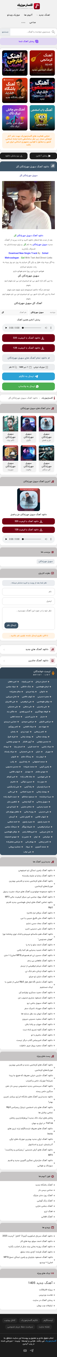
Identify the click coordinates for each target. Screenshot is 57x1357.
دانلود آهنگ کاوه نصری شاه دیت (38, 1029)
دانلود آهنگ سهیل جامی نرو (40, 1003)
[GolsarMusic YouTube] (25, 1350)
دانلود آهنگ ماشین (38, 660)
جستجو (5, 32)
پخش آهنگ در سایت (43, 1300)
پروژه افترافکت (46, 1289)
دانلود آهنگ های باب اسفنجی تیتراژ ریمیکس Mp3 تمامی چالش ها (29, 1110)
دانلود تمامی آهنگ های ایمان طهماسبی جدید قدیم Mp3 (29, 905)
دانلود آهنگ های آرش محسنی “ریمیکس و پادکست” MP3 (29, 1152)
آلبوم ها (28, 15)
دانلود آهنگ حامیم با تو (42, 1035)
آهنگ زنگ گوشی (45, 1200)
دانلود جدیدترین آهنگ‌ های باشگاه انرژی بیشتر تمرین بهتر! (28, 1099)
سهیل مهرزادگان (46, 561)
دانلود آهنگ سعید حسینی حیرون (37, 1019)
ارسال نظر (11, 625)
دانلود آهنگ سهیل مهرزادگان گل (32, 166)
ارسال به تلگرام (26, 376)
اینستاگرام (48, 1320)
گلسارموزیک (28, 6)
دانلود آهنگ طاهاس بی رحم (40, 960)
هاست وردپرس (46, 1295)
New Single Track (28, 253)
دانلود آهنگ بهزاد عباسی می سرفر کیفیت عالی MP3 (29, 897)
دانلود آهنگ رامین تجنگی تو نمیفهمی (35, 870)
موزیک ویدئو (13, 15)
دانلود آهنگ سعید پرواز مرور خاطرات (36, 1045)
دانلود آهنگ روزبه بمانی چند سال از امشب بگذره (31, 1246)
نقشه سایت (44, 1326)
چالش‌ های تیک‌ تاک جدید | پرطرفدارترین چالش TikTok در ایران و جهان (31, 1121)
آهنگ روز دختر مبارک (43, 1195)
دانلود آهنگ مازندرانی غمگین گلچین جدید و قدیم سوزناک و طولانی (30, 1163)
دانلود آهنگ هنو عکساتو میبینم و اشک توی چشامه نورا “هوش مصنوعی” (28, 937)
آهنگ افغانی (47, 1216)
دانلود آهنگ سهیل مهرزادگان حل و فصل (28, 514)
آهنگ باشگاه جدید (44, 1184)
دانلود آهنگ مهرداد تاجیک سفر (38, 1008)
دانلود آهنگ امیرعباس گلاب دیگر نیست (34, 1040)
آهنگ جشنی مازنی (44, 1206)
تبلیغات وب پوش (45, 1305)
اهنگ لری (48, 1211)
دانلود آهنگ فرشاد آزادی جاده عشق (36, 1252)
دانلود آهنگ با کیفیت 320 (26, 338)
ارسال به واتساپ (26, 386)
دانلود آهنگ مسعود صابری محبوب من (35, 997)
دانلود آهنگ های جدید (37, 649)
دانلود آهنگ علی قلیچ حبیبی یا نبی (37, 918)
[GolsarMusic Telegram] (32, 1350)
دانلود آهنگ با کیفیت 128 (26, 348)
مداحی (32, 22)
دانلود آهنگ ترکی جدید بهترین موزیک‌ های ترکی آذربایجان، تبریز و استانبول (31, 1142)
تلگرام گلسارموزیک (29, 1320)
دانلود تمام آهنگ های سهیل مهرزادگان (27, 358)
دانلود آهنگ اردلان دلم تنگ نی (39, 971)
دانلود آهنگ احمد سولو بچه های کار (36, 1241)
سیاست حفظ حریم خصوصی (20, 1326)
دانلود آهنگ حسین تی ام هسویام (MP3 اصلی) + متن (28, 955)
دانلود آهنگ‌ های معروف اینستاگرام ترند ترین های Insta (30, 1131)
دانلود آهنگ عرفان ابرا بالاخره (40, 912)
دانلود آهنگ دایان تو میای (41, 976)
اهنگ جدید (44, 15)
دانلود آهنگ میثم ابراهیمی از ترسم (37, 966)
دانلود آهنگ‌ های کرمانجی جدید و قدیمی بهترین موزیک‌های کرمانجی (31, 884)
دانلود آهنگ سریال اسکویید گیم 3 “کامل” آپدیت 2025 (27, 1236)
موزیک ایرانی (39, 367)
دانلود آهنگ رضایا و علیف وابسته (37, 875)
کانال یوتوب (9, 1320)
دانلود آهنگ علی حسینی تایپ (39, 928)
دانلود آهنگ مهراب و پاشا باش (39, 1024)
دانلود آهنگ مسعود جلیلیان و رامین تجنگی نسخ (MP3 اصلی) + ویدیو (28, 1260)
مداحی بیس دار (45, 1190)
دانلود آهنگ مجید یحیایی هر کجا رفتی (35, 950)
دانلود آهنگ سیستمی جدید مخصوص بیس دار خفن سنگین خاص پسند (29, 1089)
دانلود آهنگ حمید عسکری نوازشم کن (36, 992)
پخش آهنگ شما (26, 41)
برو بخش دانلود (12, 155)
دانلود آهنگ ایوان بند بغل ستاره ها (37, 1013)
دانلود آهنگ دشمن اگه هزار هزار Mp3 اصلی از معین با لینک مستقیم (29, 985)
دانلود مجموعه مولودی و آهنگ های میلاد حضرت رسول (28, 891)
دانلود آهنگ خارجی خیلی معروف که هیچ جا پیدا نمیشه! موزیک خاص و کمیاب (31, 1078)
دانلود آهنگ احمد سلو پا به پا (39, 944)
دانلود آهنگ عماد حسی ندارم (39, 923)
